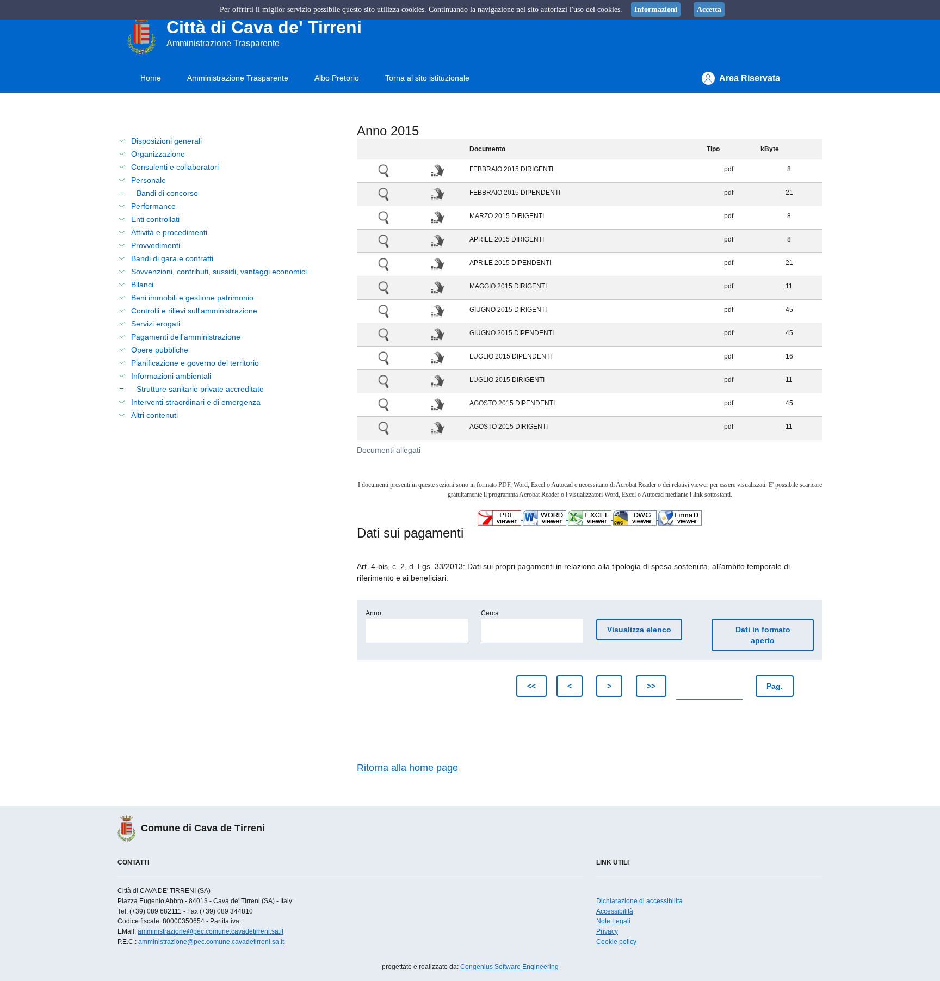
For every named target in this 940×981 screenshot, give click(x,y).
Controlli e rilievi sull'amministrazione (194, 310)
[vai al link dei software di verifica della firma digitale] (680, 517)
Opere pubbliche (159, 349)
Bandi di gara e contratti (172, 258)
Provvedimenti (155, 245)
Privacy (607, 931)
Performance (153, 206)
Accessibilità (614, 911)
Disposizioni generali (166, 141)
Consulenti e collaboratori (175, 167)
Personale (148, 180)
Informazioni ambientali (171, 376)
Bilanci (142, 284)
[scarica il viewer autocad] (635, 517)
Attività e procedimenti (169, 232)
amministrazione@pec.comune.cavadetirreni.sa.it (210, 931)
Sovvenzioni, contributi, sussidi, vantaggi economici (219, 271)
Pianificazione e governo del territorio (195, 363)
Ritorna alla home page (407, 767)
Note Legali (613, 921)
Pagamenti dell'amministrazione (185, 336)
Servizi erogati (155, 323)
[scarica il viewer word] (545, 517)
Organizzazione (158, 154)
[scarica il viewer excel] (590, 517)
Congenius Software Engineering (509, 967)
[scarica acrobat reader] (500, 517)
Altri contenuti (154, 415)
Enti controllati (155, 219)
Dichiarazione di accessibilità (639, 901)
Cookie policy (616, 942)
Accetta (709, 9)
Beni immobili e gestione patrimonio (192, 297)
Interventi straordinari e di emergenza (196, 402)
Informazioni (655, 9)
